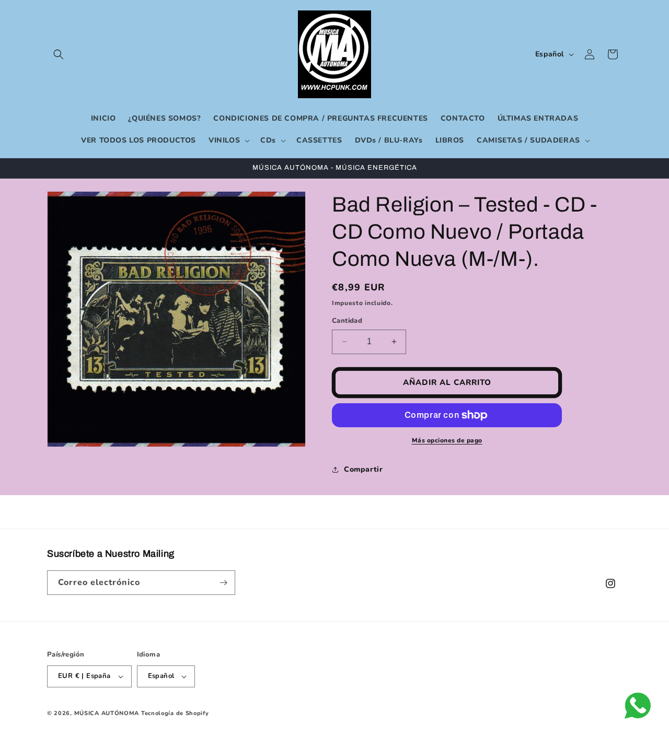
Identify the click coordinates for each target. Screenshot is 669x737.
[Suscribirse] (223, 582)
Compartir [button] (363, 469)
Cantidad (347, 320)
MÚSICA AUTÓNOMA (107, 713)
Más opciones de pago (447, 440)
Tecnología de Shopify (175, 713)
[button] (58, 54)
